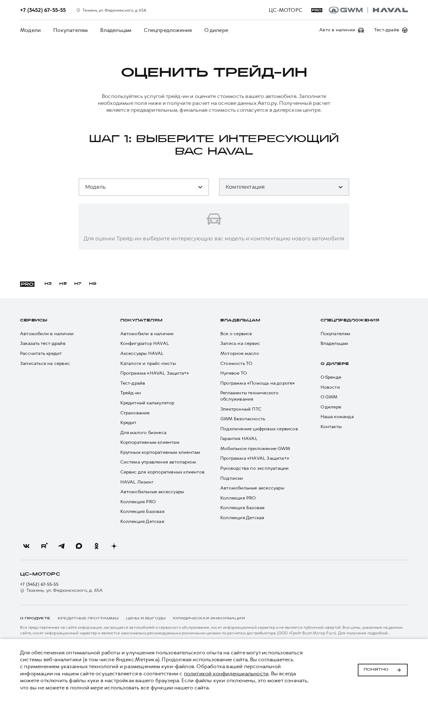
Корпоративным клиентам (150, 442)
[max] (79, 546)
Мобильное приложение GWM (255, 449)
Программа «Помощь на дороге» (257, 383)
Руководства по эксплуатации (254, 468)
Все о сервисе (236, 334)
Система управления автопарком (158, 462)
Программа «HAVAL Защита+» (154, 373)
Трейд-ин (130, 393)
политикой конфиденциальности (226, 673)
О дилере (216, 30)
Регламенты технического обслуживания (249, 396)
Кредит (128, 423)
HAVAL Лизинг (137, 482)
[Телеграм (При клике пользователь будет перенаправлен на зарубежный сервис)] (61, 546)
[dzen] (114, 546)
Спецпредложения (168, 30)
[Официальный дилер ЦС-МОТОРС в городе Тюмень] (368, 10)
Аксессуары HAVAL (142, 353)
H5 (62, 283)
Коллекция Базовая (142, 511)
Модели (30, 30)
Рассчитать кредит (41, 353)
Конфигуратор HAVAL (144, 343)
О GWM (329, 397)
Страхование (135, 413)
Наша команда (337, 417)
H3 (48, 283)
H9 (93, 283)
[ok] (96, 546)
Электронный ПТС (241, 409)
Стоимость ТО (236, 363)
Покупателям (70, 30)
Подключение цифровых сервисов (259, 429)
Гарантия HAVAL (239, 439)
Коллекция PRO (138, 502)
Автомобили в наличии (47, 334)
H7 (77, 283)
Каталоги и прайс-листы (148, 363)
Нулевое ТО (233, 373)
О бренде (331, 377)
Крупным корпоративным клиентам (160, 452)
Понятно (376, 669)
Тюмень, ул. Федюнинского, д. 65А (64, 590)
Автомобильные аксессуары (152, 492)
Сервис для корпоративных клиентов (162, 472)
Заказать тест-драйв (42, 343)
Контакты (331, 427)
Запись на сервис (240, 343)
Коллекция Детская (142, 521)
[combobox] (122, 189)
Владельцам (115, 30)
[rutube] (44, 546)
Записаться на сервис (45, 363)
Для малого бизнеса (143, 433)
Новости (330, 387)
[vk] (26, 546)
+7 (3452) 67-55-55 (39, 584)
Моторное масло (239, 353)
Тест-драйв (132, 383)
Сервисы (33, 320)
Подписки (231, 478)
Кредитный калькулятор (147, 403)
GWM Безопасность (242, 419)
